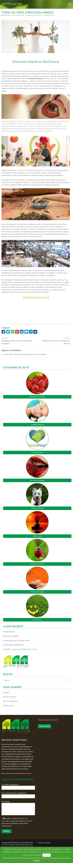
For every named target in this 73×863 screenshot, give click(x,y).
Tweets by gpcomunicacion (48, 720)
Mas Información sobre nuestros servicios (17, 773)
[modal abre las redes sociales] (35, 332)
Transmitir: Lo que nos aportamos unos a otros (20, 649)
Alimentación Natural (34, 15)
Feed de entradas (9, 697)
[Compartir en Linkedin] (22, 332)
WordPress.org (8, 705)
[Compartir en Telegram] (31, 332)
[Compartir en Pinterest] (17, 332)
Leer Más (36, 860)
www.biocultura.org (35, 297)
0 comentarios (49, 15)
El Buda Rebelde (9, 632)
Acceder (6, 692)
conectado (22, 354)
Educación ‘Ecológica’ (11, 636)
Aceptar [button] (46, 855)
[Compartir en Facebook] (3, 332)
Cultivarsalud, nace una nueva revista (16, 640)
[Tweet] (8, 332)
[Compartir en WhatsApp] (12, 332)
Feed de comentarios (10, 701)
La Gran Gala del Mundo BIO (13, 645)
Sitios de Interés (44, 726)
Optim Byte (5, 844)
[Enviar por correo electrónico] (26, 332)
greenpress (7, 15)
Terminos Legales (44, 843)
